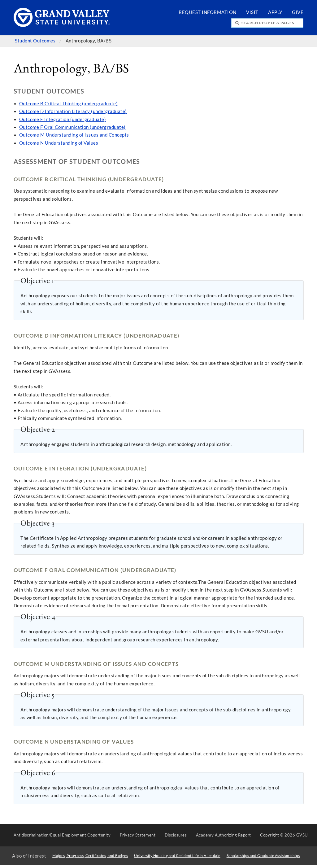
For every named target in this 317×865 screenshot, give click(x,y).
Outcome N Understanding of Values (58, 143)
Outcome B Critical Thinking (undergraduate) (68, 103)
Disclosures (176, 834)
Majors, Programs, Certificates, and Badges (90, 855)
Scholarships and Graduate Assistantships (263, 855)
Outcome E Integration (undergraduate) (62, 119)
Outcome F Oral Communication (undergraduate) (72, 127)
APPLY (275, 12)
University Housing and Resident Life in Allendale (177, 855)
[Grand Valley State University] (62, 25)
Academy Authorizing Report (223, 834)
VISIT (252, 12)
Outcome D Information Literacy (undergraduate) (73, 111)
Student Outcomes (36, 40)
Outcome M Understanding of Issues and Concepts (74, 135)
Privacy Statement (138, 834)
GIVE (297, 12)
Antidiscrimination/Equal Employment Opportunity (62, 834)
